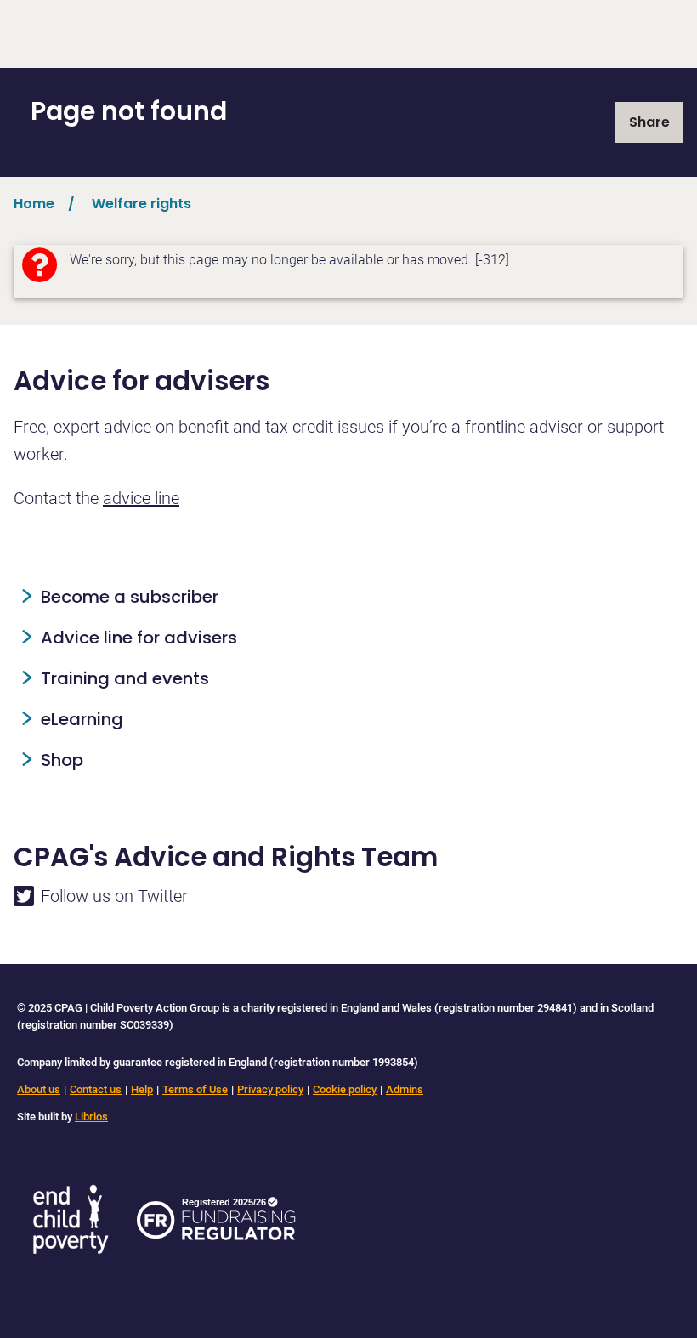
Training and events (125, 678)
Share (649, 122)
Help (142, 1089)
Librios (91, 1116)
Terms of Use (195, 1089)
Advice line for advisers (139, 637)
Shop (62, 760)
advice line (141, 498)
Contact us (96, 1089)
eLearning (82, 719)
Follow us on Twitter (114, 896)
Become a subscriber (129, 597)
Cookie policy (345, 1089)
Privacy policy (270, 1089)
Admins (404, 1089)
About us (38, 1089)
